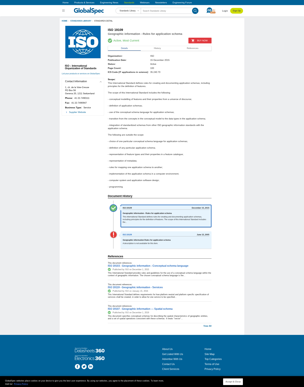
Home (66, 2)
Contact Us (168, 364)
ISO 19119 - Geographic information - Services (135, 287)
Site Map (210, 354)
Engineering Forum (182, 2)
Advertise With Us (172, 359)
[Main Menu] (64, 10)
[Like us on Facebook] (77, 367)
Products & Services (84, 2)
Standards (129, 2)
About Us (167, 349)
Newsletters (161, 2)
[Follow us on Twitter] (84, 367)
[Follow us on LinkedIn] (90, 367)
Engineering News (109, 2)
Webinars (144, 2)
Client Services (170, 369)
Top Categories (213, 359)
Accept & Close (233, 382)
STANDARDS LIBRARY (80, 21)
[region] (152, 381)
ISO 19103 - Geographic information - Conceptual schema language (148, 265)
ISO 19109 (127, 235)
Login (225, 11)
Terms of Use (212, 364)
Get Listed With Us (172, 354)
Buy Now (202, 40)
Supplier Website (77, 112)
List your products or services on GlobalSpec (81, 74)
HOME (64, 21)
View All (207, 326)
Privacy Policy (213, 369)
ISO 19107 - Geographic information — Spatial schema (140, 309)
